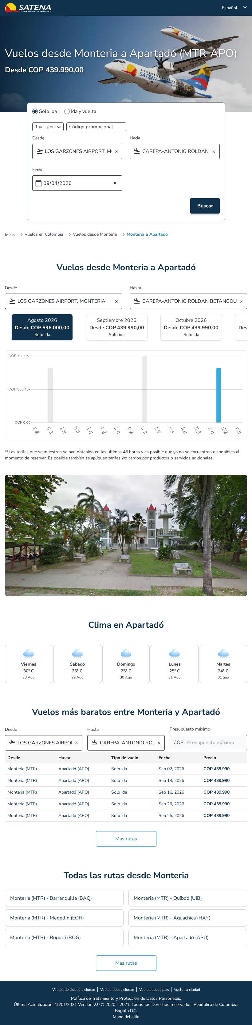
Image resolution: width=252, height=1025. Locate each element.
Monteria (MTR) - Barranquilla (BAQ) (51, 898)
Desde (38, 138)
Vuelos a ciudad (187, 989)
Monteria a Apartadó (147, 234)
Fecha (37, 170)
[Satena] (28, 8)
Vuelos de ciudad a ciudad (73, 989)
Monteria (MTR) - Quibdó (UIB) (168, 898)
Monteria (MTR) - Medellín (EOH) (47, 918)
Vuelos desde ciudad (117, 989)
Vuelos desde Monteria (95, 234)
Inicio (10, 235)
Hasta (135, 288)
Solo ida (48, 111)
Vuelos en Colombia (44, 234)
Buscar (205, 205)
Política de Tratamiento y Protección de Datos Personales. (126, 998)
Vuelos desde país (154, 989)
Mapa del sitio (126, 1017)
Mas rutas (126, 838)
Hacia (135, 138)
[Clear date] (115, 183)
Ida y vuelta (83, 111)
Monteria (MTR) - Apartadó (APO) (171, 937)
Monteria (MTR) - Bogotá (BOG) (45, 937)
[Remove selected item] (118, 152)
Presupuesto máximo (190, 729)
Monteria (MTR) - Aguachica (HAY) (172, 918)
